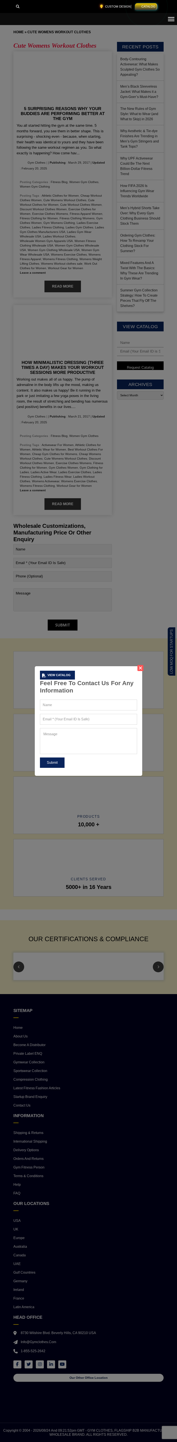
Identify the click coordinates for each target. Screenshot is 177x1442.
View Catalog (59, 675)
